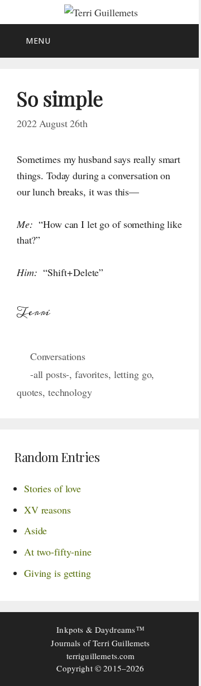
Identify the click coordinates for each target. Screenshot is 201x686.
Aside (35, 530)
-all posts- (50, 374)
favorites (91, 374)
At (58, 551)
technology (70, 392)
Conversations (57, 356)
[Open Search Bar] (184, 41)
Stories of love (52, 488)
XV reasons (47, 509)
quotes (29, 392)
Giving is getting (57, 573)
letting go (133, 374)
